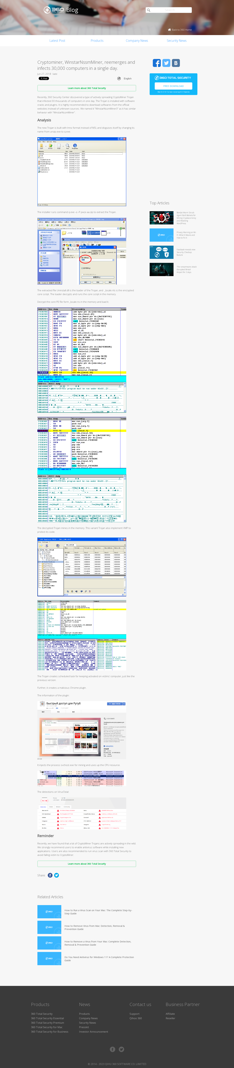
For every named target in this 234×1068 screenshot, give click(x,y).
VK (176, 63)
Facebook (157, 63)
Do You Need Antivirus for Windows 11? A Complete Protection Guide (99, 958)
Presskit (84, 1027)
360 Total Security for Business (49, 1031)
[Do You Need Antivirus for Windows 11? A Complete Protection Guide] (49, 958)
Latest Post (57, 40)
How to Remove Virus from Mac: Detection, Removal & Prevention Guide (94, 927)
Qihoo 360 (136, 1018)
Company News (137, 40)
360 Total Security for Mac (46, 1027)
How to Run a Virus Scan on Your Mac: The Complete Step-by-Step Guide (98, 912)
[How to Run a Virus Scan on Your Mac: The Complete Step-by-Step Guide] (49, 911)
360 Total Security (42, 1014)
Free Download (173, 86)
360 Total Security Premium (47, 1022)
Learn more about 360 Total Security (87, 88)
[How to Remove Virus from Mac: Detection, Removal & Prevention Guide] (49, 927)
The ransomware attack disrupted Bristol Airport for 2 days (187, 269)
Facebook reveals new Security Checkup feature (186, 252)
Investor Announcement (93, 1031)
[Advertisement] (173, 149)
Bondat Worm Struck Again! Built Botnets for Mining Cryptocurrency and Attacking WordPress (186, 218)
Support (134, 1014)
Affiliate (170, 1014)
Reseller (170, 1018)
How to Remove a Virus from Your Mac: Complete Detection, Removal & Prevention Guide (97, 943)
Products (97, 40)
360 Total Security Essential (47, 1018)
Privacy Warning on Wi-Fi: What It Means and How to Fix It (186, 235)
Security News (177, 40)
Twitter (166, 63)
